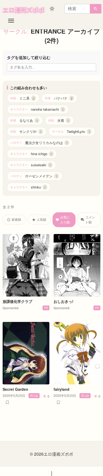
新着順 (16, 219)
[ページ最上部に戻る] (94, 470)
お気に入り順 (65, 219)
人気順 (41, 219)
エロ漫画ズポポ (24, 10)
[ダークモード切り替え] (52, 8)
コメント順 (90, 219)
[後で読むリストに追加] (7, 402)
